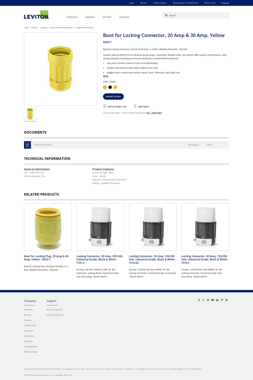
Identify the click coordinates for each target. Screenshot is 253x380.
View (209, 145)
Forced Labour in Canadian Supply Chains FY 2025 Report (178, 369)
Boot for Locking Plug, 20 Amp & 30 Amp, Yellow (46, 257)
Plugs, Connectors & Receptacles (61, 28)
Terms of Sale (105, 369)
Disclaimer (129, 369)
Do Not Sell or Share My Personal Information (42, 369)
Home (26, 28)
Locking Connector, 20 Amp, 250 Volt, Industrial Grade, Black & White (99, 259)
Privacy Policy (117, 369)
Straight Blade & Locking (84, 28)
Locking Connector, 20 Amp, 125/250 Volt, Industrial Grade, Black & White (152, 259)
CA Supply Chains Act (144, 369)
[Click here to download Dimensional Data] (27, 145)
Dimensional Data (42, 144)
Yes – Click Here (154, 112)
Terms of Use (91, 369)
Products (34, 28)
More (105, 76)
